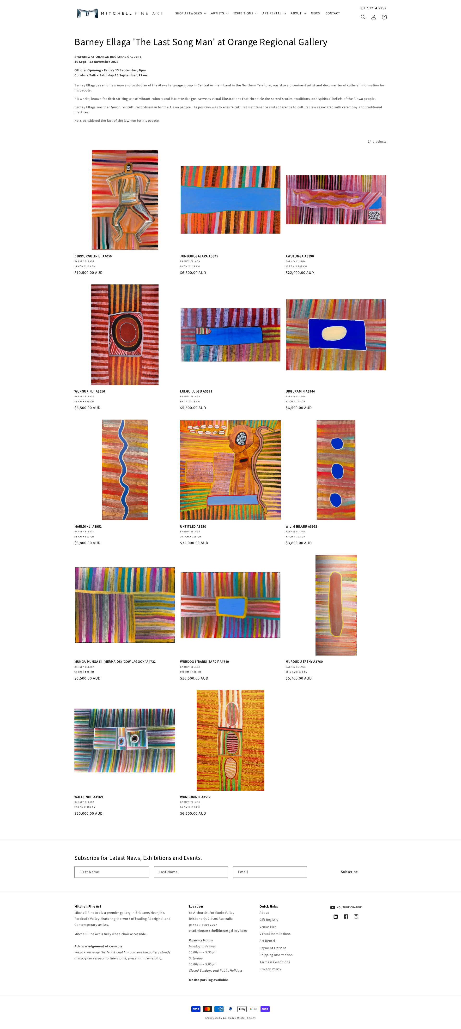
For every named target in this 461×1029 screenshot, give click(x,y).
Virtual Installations (275, 934)
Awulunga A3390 (300, 256)
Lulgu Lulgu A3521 (196, 391)
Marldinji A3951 (88, 526)
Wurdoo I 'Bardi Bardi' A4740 (204, 662)
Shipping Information (276, 955)
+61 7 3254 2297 (373, 8)
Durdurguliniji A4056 (93, 256)
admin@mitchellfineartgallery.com (219, 930)
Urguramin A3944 (300, 391)
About (264, 912)
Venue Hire (268, 927)
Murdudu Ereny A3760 (304, 662)
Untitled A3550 (193, 526)
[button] (190, 13)
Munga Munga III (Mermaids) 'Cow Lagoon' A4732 (115, 662)
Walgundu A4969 (88, 797)
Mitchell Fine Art (246, 1018)
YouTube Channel (350, 907)
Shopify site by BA (215, 1018)
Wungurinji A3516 (89, 391)
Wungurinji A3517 (195, 797)
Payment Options (273, 948)
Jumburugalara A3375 (199, 256)
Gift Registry (269, 919)
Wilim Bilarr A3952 (301, 526)
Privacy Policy (270, 969)
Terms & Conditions (275, 962)
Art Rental (267, 941)
